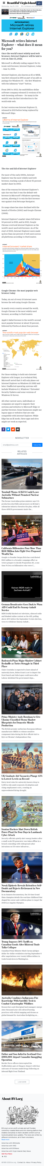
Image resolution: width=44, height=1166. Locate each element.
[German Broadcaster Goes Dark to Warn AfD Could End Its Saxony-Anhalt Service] (22, 586)
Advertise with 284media (11, 1143)
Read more (5, 1140)
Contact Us (21, 1162)
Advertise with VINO (9, 1146)
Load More (22, 1082)
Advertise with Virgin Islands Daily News (16, 1151)
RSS (5, 1156)
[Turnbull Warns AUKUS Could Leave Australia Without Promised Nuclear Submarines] (22, 474)
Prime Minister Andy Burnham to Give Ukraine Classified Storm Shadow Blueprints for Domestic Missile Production (25, 11)
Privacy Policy (36, 1162)
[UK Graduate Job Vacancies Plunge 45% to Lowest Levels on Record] (22, 758)
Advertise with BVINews (10, 1148)
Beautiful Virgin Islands (22, 3)
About (28, 1162)
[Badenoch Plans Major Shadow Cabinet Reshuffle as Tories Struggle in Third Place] (22, 643)
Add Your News (7, 1154)
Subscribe (37, 445)
